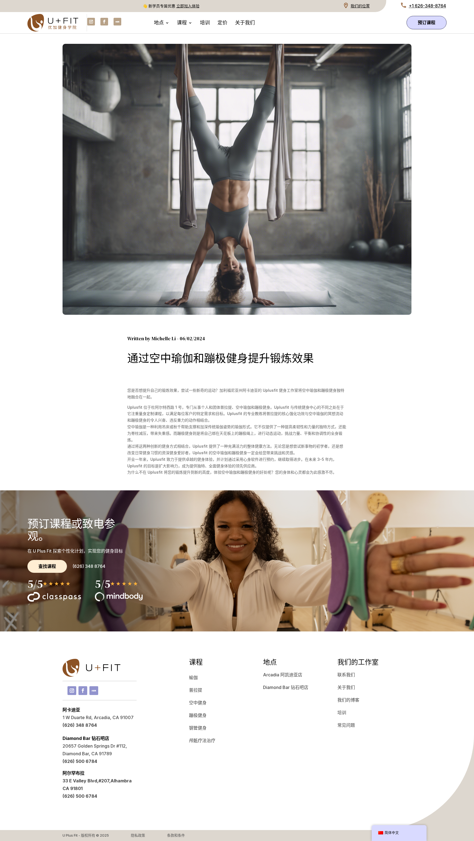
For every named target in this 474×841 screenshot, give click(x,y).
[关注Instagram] (91, 21)
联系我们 (346, 674)
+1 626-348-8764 (427, 5)
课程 (182, 23)
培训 (205, 23)
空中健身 (198, 702)
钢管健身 (198, 728)
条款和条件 (176, 835)
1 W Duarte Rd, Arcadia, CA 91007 (98, 717)
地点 (159, 23)
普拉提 (195, 690)
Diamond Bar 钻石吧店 (285, 687)
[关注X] (117, 21)
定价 (222, 23)
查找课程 (47, 566)
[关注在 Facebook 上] (104, 21)
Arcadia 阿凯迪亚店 (282, 674)
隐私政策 (138, 835)
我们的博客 (348, 700)
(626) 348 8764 (88, 566)
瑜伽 (193, 677)
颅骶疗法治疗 (202, 740)
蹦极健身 (198, 715)
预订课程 (426, 22)
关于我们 (245, 23)
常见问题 (346, 725)
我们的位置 (360, 6)
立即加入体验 (187, 6)
